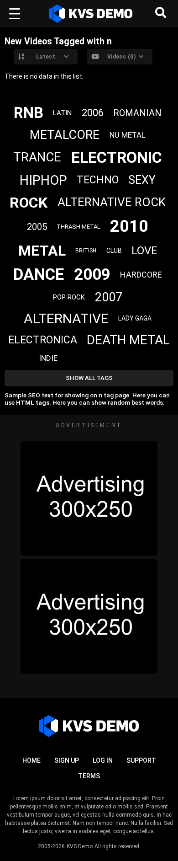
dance (38, 274)
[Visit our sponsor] (89, 498)
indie (48, 358)
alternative (66, 318)
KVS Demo (80, 846)
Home (31, 760)
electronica (42, 340)
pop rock (69, 297)
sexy (142, 180)
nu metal (128, 134)
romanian (137, 112)
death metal (128, 340)
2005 (37, 226)
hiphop (43, 180)
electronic (116, 157)
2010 (129, 226)
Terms (89, 776)
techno (98, 180)
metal (42, 250)
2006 (93, 112)
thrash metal (78, 226)
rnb (28, 113)
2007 (108, 297)
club (114, 250)
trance (37, 157)
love (144, 250)
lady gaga (135, 318)
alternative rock (112, 202)
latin (62, 113)
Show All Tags (89, 377)
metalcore (64, 135)
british (85, 250)
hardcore (141, 274)
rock (28, 202)
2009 (92, 274)
